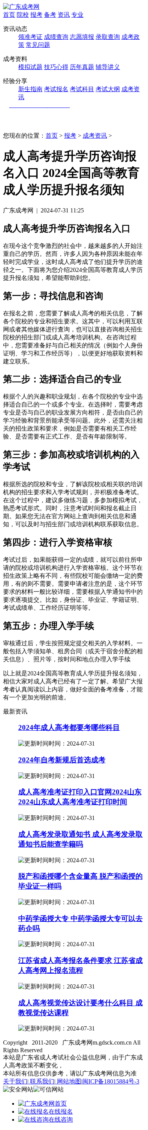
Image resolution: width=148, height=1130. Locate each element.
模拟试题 (30, 67)
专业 (77, 14)
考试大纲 (108, 89)
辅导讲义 (108, 67)
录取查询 (108, 37)
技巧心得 (56, 67)
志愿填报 (82, 37)
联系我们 (41, 1081)
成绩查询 (56, 37)
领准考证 (30, 37)
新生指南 (30, 89)
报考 (36, 14)
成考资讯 (95, 135)
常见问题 (38, 45)
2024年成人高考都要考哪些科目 (69, 727)
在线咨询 (61, 1119)
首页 (9, 14)
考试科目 (82, 89)
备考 (50, 14)
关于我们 (15, 1081)
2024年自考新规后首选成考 (61, 760)
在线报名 (61, 1111)
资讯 (64, 14)
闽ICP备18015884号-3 (110, 1081)
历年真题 (82, 67)
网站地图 (68, 1081)
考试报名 (56, 89)
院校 (23, 14)
